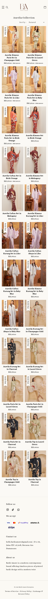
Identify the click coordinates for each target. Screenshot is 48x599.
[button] (3, 7)
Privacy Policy (26, 591)
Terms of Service (12, 591)
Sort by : (22, 22)
